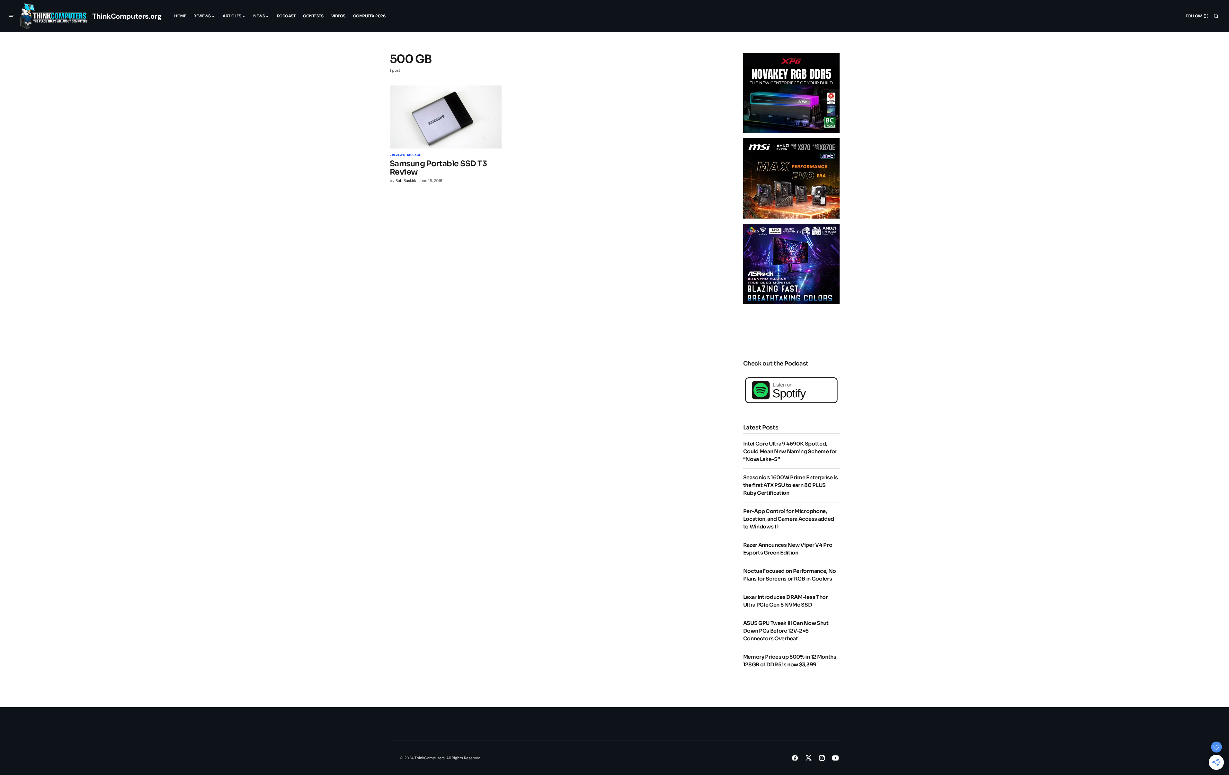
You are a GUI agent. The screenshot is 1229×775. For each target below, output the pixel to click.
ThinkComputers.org (126, 16)
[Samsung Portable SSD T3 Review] (446, 117)
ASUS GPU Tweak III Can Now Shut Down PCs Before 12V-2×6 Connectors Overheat (786, 631)
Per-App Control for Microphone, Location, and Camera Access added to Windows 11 (788, 519)
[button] (11, 16)
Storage (414, 155)
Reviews (398, 155)
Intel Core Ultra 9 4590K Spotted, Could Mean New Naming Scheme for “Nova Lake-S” (790, 451)
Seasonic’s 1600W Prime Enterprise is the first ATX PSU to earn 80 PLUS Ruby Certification (790, 485)
